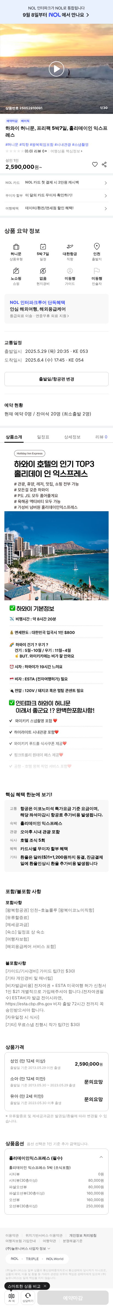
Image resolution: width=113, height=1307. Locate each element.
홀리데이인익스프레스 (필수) (36, 1158)
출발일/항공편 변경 (56, 379)
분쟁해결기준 (73, 1241)
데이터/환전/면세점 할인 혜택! (49, 208)
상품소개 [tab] (14, 436)
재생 (56, 68)
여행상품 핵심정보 (65, 151)
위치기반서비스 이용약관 (44, 1235)
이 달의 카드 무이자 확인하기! (48, 195)
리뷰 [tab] (101, 436)
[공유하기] (104, 164)
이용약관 (12, 1235)
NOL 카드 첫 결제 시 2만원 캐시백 (52, 182)
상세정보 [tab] (72, 436)
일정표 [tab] (43, 436)
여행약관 (49, 1241)
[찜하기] (95, 164)
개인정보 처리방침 (83, 1235)
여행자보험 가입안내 (20, 1241)
